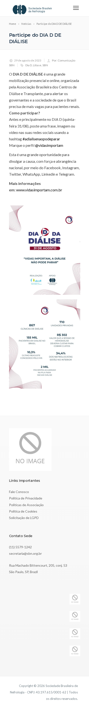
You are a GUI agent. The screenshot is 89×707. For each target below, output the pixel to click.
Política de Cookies (23, 511)
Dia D (28, 65)
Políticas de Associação (26, 505)
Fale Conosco (19, 492)
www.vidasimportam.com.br (39, 190)
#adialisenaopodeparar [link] (41, 139)
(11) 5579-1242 (20, 547)
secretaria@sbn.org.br (25, 553)
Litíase (37, 65)
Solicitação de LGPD (24, 518)
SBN (45, 65)
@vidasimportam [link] (49, 145)
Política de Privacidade (25, 498)
